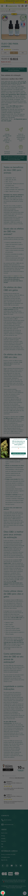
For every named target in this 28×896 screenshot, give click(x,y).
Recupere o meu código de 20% (18, 453)
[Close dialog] (26, 439)
